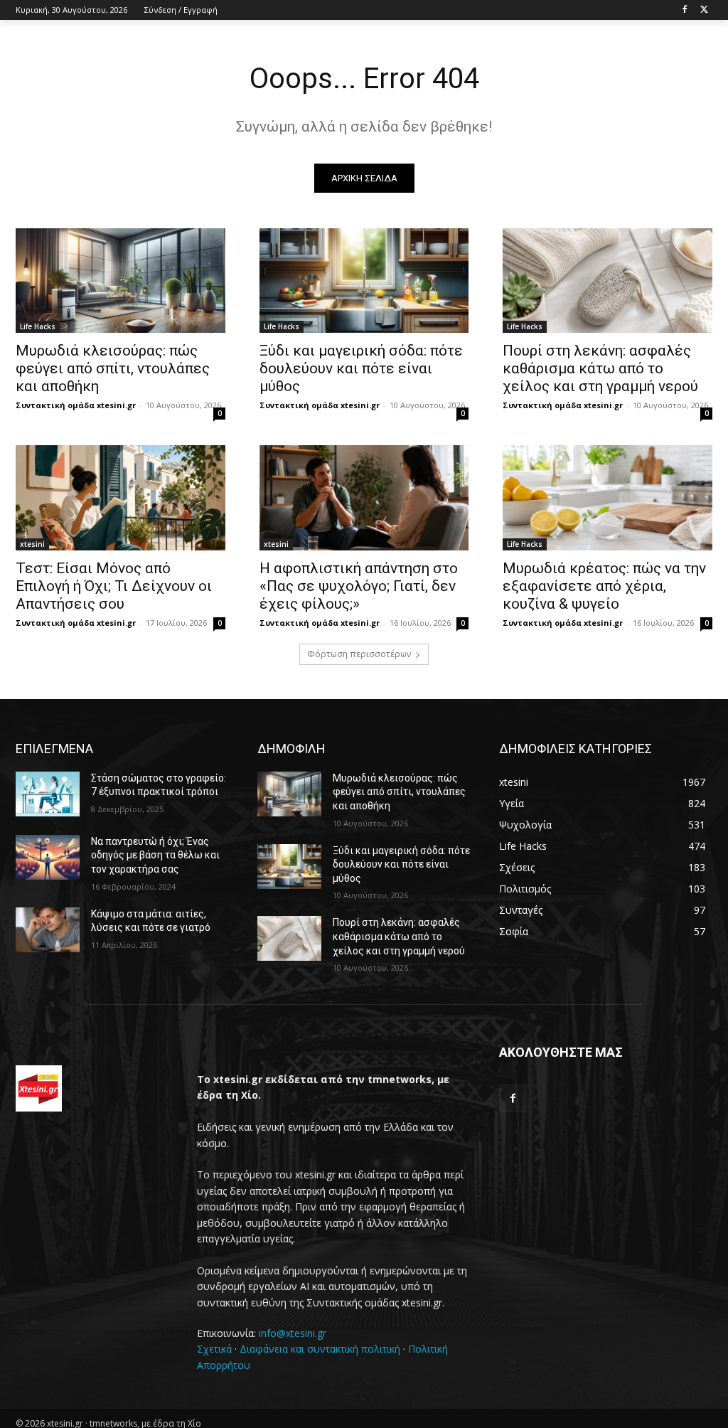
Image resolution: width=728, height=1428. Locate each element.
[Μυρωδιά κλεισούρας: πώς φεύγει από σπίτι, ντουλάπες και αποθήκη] (120, 280)
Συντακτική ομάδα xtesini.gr (76, 405)
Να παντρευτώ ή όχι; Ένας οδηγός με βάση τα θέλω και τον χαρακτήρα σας (155, 855)
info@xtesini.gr (292, 1333)
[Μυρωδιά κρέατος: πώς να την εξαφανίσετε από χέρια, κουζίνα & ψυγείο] (607, 497)
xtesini (32, 544)
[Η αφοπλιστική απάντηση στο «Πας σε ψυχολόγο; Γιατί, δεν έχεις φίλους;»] (364, 497)
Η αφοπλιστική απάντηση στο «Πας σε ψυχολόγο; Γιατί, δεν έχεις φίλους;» (358, 586)
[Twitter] (704, 10)
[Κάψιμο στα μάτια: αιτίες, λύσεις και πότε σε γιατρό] (48, 929)
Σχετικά (214, 1348)
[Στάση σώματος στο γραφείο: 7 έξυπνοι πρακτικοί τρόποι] (48, 794)
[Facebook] (684, 10)
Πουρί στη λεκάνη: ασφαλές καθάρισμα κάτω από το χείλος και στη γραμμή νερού (600, 368)
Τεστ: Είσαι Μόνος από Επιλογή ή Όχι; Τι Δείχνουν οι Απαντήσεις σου (114, 586)
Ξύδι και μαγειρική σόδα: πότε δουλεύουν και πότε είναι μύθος (361, 368)
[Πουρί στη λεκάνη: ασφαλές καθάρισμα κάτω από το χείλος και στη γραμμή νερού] (607, 280)
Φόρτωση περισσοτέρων (359, 654)
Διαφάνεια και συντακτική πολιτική (320, 1348)
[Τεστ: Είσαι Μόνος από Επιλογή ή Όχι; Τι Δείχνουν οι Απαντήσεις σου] (120, 497)
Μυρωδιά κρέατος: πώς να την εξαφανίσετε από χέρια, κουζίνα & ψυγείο (604, 586)
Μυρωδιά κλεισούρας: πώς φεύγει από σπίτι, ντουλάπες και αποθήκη (113, 368)
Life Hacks (37, 326)
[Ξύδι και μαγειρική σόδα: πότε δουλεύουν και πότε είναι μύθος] (364, 280)
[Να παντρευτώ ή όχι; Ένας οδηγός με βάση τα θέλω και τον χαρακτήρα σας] (48, 857)
